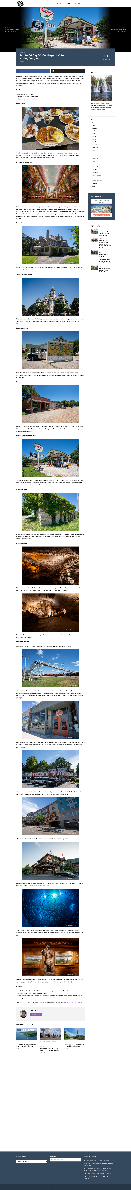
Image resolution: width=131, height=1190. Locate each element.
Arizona (42, 1041)
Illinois (54, 1041)
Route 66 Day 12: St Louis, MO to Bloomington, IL (74, 1045)
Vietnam (101, 238)
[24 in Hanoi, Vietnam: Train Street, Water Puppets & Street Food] (94, 240)
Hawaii (94, 136)
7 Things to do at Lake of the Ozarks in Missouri (26, 1045)
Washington (96, 166)
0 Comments (106, 59)
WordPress (79, 1186)
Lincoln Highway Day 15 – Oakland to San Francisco (104, 270)
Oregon (95, 153)
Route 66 (95, 172)
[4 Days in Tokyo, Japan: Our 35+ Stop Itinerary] (94, 231)
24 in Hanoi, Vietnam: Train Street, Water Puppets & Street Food (105, 244)
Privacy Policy (64, 1186)
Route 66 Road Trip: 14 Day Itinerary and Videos (49, 1049)
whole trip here (32, 99)
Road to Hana (96, 178)
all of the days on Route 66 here (72, 1002)
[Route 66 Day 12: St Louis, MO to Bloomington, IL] (74, 1034)
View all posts (36, 1014)
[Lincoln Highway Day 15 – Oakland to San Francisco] (94, 267)
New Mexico (49, 1044)
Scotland (102, 251)
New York (95, 147)
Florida (94, 133)
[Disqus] (50, 1079)
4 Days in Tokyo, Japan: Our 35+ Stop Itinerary (104, 233)
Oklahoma (56, 1044)
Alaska (94, 125)
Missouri (22, 52)
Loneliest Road (97, 175)
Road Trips (69, 3)
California (48, 1041)
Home (53, 3)
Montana (95, 150)
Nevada (95, 144)
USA (23, 1042)
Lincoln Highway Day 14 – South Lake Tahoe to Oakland (97, 1177)
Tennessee (96, 158)
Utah (94, 164)
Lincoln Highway (97, 180)
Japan (100, 230)
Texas (41, 1046)
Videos (77, 3)
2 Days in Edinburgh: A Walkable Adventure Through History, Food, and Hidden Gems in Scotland (105, 258)
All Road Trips (96, 183)
